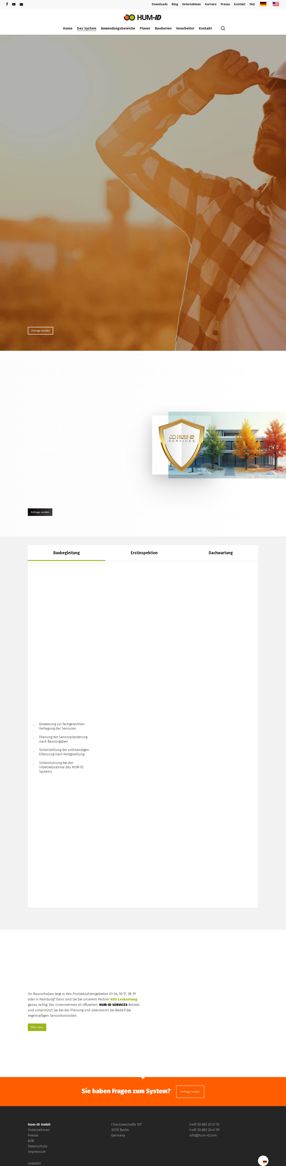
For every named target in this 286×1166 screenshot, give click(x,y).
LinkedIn (34, 1163)
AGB (31, 1141)
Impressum (37, 1152)
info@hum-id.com (203, 1135)
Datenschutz (37, 1146)
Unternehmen (39, 1130)
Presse (33, 1135)
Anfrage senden (190, 1091)
